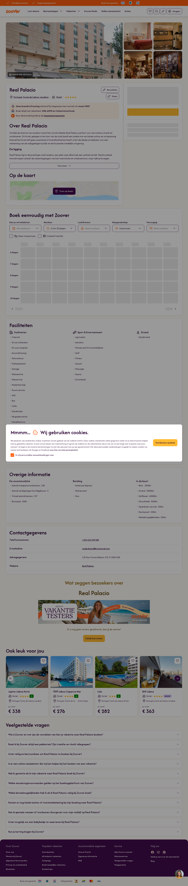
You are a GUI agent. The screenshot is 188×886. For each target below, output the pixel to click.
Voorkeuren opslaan (165, 442)
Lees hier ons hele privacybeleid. (64, 450)
